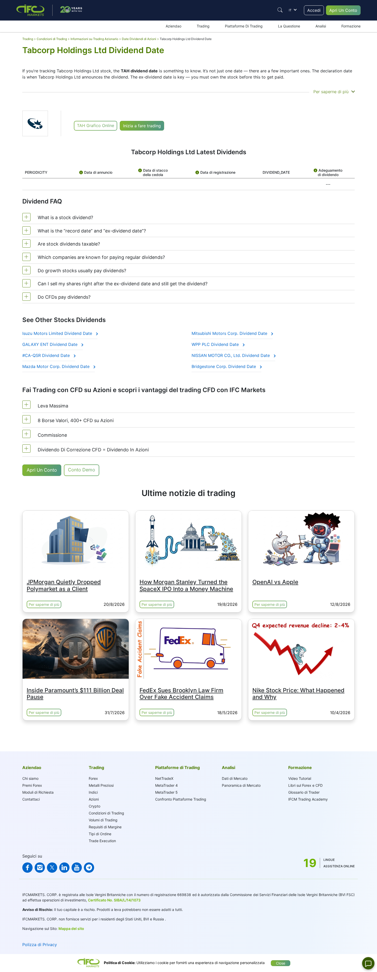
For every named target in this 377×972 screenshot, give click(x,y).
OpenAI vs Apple (275, 581)
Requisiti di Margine (105, 827)
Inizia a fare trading (142, 125)
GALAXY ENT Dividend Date (50, 344)
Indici (93, 792)
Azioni (94, 799)
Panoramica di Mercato (241, 785)
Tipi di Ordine (100, 834)
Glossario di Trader (304, 792)
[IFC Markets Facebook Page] (27, 867)
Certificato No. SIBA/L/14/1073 (114, 900)
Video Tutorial (299, 778)
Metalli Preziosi (101, 785)
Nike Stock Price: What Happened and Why (298, 694)
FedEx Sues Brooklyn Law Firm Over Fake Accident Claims (181, 694)
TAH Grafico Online (95, 125)
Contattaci (31, 799)
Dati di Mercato (234, 778)
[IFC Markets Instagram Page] (40, 867)
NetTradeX (164, 778)
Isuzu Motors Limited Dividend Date (57, 333)
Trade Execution (102, 841)
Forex (93, 778)
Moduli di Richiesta (38, 792)
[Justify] (280, 10)
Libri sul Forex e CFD (305, 785)
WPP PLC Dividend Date (216, 344)
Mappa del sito (71, 928)
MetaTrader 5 (166, 792)
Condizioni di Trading (106, 813)
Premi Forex (32, 785)
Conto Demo (81, 469)
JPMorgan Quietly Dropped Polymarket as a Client (64, 585)
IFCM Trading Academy (308, 799)
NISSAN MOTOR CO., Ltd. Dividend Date (231, 355)
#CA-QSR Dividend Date (46, 355)
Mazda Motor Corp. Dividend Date (56, 366)
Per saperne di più (44, 604)
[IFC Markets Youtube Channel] (77, 867)
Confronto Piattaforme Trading (180, 799)
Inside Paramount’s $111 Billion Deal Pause (75, 694)
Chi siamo (30, 778)
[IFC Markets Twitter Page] (52, 867)
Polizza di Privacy (39, 944)
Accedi (314, 10)
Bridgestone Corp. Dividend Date (224, 366)
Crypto (94, 806)
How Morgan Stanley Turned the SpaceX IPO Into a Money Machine (186, 585)
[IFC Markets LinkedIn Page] (64, 867)
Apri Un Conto (343, 10)
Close (280, 963)
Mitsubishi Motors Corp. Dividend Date (230, 333)
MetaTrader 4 (166, 785)
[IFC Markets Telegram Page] (89, 867)
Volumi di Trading (103, 820)
